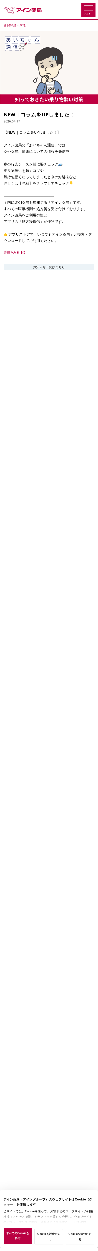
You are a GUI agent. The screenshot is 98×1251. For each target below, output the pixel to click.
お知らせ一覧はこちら (49, 267)
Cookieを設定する (48, 1234)
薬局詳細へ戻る (15, 25)
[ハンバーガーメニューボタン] (88, 10)
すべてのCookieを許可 (17, 1236)
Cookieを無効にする (79, 1236)
